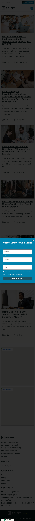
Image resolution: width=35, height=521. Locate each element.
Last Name (5, 256)
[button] (32, 240)
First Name (5, 248)
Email (4, 263)
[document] (17, 260)
